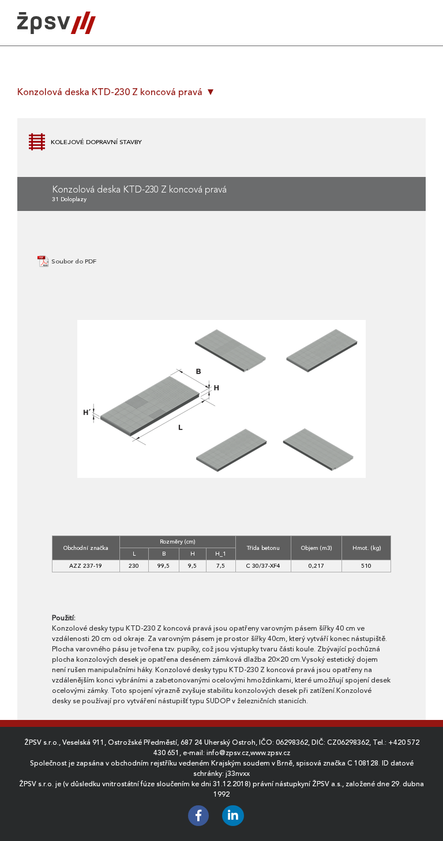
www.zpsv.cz (270, 752)
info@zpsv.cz (228, 752)
